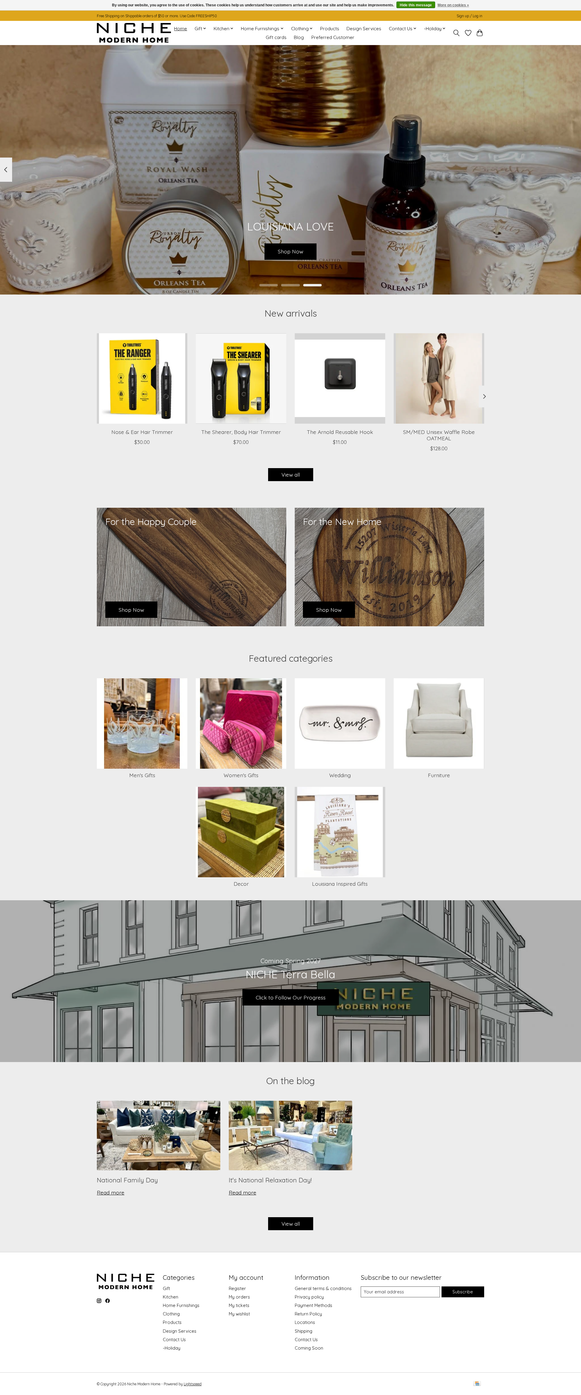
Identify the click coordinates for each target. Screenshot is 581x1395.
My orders (239, 1297)
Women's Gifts (241, 775)
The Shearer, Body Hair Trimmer (241, 432)
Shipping (303, 1331)
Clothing (171, 1314)
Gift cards (276, 37)
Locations (305, 1322)
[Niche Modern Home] (134, 33)
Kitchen (170, 1297)
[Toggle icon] (456, 33)
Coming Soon (309, 1348)
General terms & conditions (323, 1288)
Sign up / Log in (469, 16)
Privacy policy (309, 1297)
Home (180, 28)
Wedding (340, 775)
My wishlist (239, 1314)
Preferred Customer (332, 37)
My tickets (239, 1305)
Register (237, 1288)
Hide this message (416, 5)
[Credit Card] (477, 1384)
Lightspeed (193, 1384)
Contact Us (174, 1339)
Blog (299, 37)
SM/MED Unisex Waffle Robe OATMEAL (439, 435)
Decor (241, 883)
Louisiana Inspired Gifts (340, 883)
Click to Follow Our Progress (291, 997)
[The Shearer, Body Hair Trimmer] (241, 378)
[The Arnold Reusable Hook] (340, 378)
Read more (110, 1192)
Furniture (439, 775)
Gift (166, 1288)
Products (329, 28)
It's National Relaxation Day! (270, 1180)
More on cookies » (453, 5)
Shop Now (290, 251)
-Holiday (171, 1348)
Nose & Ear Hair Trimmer (142, 432)
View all (290, 474)
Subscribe (462, 1292)
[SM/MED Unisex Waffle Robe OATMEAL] (439, 378)
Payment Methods (313, 1305)
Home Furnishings (181, 1305)
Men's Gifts (142, 775)
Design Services (363, 28)
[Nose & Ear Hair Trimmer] (142, 378)
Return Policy (308, 1314)
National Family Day (127, 1180)
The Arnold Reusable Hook (340, 432)
